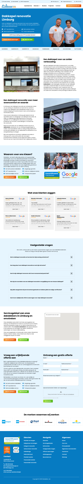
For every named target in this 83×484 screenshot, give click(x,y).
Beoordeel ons (47, 457)
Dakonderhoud (28, 454)
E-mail (45, 363)
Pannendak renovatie (30, 462)
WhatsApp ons (55, 1)
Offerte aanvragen (48, 451)
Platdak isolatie (28, 457)
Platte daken (77, 49)
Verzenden (48, 401)
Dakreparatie (14, 49)
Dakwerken (5, 49)
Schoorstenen (67, 49)
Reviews (44, 6)
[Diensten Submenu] (39, 5)
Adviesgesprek (47, 454)
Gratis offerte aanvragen (10, 39)
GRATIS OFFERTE (9, 177)
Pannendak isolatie (29, 460)
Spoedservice (28, 6)
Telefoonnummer (66, 363)
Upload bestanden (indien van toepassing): (55, 388)
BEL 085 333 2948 (27, 39)
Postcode (45, 369)
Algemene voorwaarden (69, 449)
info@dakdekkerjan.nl (67, 1)
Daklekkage (36, 49)
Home (63, 440)
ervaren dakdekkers (20, 327)
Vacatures (65, 451)
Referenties (46, 446)
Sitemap (64, 457)
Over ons (64, 443)
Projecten (51, 6)
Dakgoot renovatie (29, 446)
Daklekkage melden (74, 6)
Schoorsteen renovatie (30, 449)
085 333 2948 (78, 1)
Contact (58, 6)
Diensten (36, 6)
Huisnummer (64, 369)
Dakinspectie (25, 49)
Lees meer (15, 209)
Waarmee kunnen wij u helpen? (51, 375)
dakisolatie (7, 127)
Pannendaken (45, 49)
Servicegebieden (48, 443)
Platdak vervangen (29, 440)
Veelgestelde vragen (49, 449)
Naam (44, 358)
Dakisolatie (56, 49)
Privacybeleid (66, 446)
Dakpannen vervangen (30, 443)
